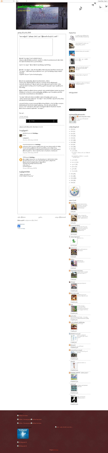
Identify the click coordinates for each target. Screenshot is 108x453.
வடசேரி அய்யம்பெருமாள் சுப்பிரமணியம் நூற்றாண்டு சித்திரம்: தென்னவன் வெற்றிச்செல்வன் (83, 228)
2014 (72, 146)
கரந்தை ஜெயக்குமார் (75, 236)
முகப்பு (40, 217)
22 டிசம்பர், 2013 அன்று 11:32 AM (30, 140)
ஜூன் (73, 168)
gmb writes (73, 316)
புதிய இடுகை (22, 217)
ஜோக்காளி (73, 395)
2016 (72, 142)
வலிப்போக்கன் (74, 248)
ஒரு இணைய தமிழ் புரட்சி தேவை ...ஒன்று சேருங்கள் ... (83, 83)
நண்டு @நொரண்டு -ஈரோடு (84, 116)
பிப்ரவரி (73, 171)
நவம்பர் (73, 160)
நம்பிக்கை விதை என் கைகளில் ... (83, 51)
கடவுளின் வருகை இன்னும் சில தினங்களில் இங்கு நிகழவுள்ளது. (82, 36)
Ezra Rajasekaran (21, 224)
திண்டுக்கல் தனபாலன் (28, 133)
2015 (72, 144)
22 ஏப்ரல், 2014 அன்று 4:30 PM (30, 168)
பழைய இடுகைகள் (60, 217)
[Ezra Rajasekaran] (19, 227)
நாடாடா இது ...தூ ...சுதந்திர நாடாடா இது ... (82, 60)
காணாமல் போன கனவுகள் (76, 350)
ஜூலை (73, 166)
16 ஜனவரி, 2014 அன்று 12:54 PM (30, 152)
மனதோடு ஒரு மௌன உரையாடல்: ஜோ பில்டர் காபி (83, 295)
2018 (72, 138)
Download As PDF (23, 117)
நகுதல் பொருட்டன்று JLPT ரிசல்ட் (77, 346)
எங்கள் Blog (73, 202)
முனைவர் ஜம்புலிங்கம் (75, 225)
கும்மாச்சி (73, 361)
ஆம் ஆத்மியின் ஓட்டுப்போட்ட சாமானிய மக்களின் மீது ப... (80, 156)
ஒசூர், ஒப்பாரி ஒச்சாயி (82, 283)
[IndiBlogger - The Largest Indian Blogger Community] (23, 438)
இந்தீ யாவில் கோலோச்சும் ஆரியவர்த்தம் (82, 250)
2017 (72, 140)
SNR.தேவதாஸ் (26, 157)
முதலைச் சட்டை (81, 238)
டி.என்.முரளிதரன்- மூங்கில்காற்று (78, 322)
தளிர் (72, 304)
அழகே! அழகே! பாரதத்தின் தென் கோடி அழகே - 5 (83, 272)
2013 (72, 149)
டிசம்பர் (73, 150)
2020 (72, 135)
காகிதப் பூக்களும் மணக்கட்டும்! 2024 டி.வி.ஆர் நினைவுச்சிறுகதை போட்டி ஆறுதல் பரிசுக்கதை (83, 307)
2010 (72, 178)
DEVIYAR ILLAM (75, 293)
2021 (72, 133)
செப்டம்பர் (74, 162)
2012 (72, 173)
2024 (72, 129)
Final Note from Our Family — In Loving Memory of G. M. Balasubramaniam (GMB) (80, 318)
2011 (72, 176)
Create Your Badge (21, 228)
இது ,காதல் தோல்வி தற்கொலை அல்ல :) (81, 397)
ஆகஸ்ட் (74, 164)
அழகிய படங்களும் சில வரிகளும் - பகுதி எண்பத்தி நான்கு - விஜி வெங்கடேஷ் (83, 216)
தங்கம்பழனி (73, 384)
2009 (72, 180)
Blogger (51, 449)
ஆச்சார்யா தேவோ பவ (82, 362)
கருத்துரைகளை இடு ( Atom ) (31, 220)
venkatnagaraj (74, 214)
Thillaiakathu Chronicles (77, 270)
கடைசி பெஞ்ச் (80, 323)
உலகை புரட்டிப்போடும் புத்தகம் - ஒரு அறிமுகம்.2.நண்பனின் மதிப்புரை (82, 68)
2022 (72, 131)
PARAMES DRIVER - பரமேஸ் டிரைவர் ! (79, 372)
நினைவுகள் (73, 345)
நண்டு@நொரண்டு (30, 6)
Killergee (73, 282)
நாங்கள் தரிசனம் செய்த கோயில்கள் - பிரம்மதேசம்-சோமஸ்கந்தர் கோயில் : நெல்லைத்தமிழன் (83, 205)
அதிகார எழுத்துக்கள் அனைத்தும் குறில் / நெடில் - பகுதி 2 (83, 336)
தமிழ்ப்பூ (72, 259)
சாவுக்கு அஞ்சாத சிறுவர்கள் (82, 75)
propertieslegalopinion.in (29, 144)
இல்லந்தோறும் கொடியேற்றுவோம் (81, 261)
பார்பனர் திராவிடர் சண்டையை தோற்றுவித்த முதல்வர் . (82, 44)
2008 (72, 182)
